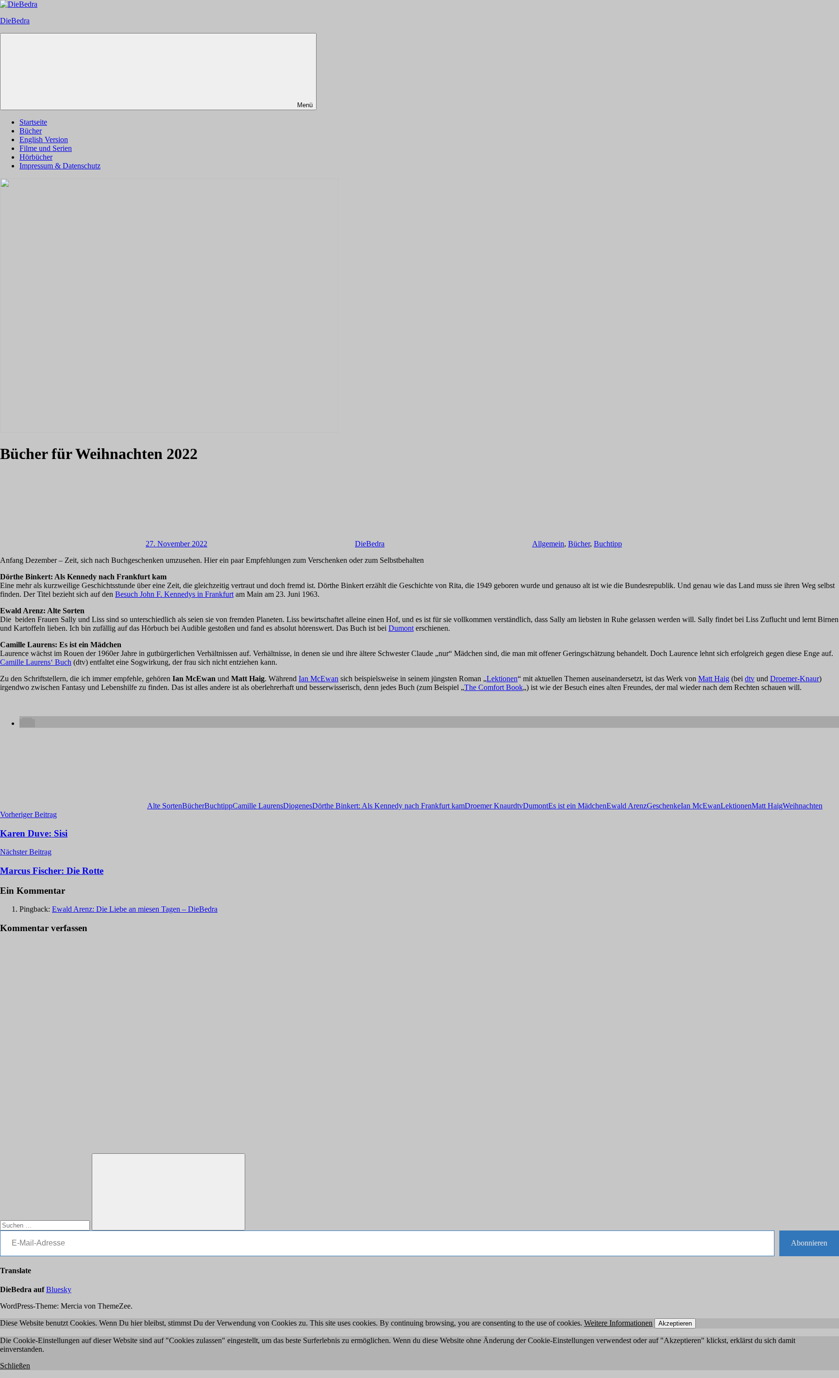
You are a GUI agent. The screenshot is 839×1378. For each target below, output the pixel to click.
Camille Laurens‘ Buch (35, 662)
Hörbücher (35, 157)
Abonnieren (809, 1243)
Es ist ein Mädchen (577, 806)
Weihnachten (802, 806)
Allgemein (548, 544)
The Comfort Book (493, 687)
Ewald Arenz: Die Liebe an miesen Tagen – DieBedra (135, 909)
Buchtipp (608, 544)
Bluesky (58, 1289)
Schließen (15, 1366)
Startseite (33, 122)
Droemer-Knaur (794, 678)
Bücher (30, 131)
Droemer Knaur (489, 806)
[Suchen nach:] (46, 1225)
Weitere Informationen (618, 1323)
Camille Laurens (258, 806)
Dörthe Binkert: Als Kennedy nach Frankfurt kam (388, 806)
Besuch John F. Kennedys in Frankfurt (174, 594)
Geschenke (664, 806)
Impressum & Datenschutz (60, 166)
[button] (27, 723)
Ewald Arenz (626, 806)
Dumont (401, 628)
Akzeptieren (675, 1323)
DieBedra (15, 20)
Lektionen (502, 678)
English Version (43, 139)
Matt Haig (713, 678)
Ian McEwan (318, 678)
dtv (750, 678)
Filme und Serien (45, 148)
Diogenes (297, 806)
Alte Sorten (164, 806)
